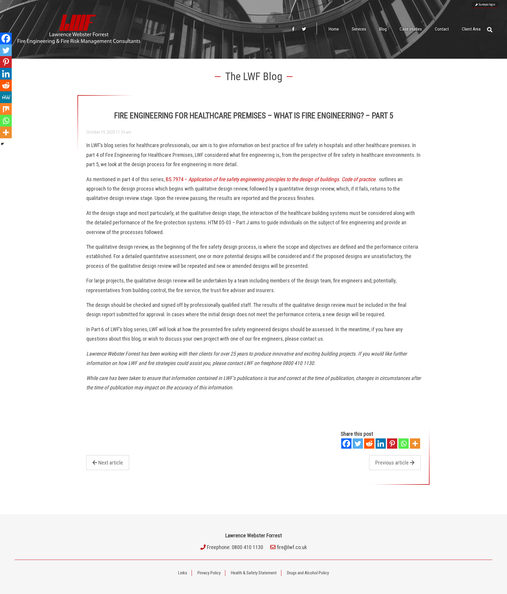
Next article (110, 463)
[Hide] (2, 144)
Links (182, 573)
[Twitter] (358, 443)
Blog (383, 29)
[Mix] (6, 109)
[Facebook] (346, 443)
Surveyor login (486, 4)
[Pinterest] (392, 443)
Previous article (392, 463)
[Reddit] (369, 443)
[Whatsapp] (403, 443)
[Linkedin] (381, 443)
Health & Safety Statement (254, 573)
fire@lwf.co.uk (292, 547)
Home (334, 29)
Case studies (411, 29)
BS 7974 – (271, 179)
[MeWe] (6, 97)
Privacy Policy (209, 573)
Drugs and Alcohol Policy (308, 573)
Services (359, 29)
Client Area (471, 29)
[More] (415, 443)
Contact (442, 29)
